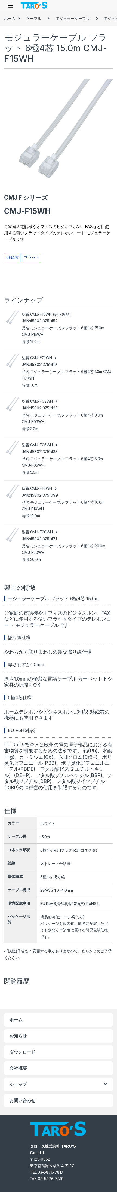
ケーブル (33, 18)
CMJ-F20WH (41, 532)
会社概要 (18, 1068)
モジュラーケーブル (73, 18)
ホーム (10, 18)
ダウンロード (22, 1052)
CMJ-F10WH (41, 488)
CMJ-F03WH (41, 401)
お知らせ (18, 1036)
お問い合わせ (22, 1100)
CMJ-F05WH (41, 444)
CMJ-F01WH (41, 357)
